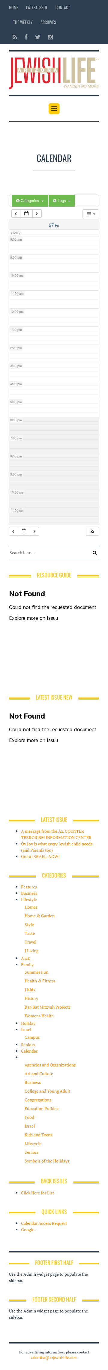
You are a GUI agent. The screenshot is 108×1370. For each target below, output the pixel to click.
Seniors (28, 1044)
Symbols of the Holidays (47, 1161)
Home (13, 7)
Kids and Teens (38, 1135)
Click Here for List (37, 1193)
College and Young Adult (47, 1091)
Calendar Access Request (44, 1223)
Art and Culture (39, 1073)
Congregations (38, 1100)
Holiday (28, 1023)
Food (29, 1117)
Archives (48, 22)
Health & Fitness (40, 981)
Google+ (28, 1229)
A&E (25, 958)
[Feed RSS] (15, 37)
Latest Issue (37, 7)
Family (27, 964)
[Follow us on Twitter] (38, 37)
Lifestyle (29, 899)
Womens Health (39, 1016)
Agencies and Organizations (50, 1065)
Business (29, 893)
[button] (92, 531)
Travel (30, 942)
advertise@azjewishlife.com (53, 1357)
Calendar (29, 1051)
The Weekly (23, 22)
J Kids (30, 989)
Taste (30, 933)
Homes (31, 907)
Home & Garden (40, 916)
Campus (32, 1037)
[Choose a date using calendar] (26, 213)
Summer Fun (36, 972)
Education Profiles (41, 1108)
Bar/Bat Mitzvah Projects (47, 1007)
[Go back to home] (54, 72)
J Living (31, 950)
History (31, 998)
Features (29, 887)
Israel (26, 1029)
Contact (63, 7)
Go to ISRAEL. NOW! (40, 856)
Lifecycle (33, 1143)
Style (29, 924)
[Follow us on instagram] (48, 37)
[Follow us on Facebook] (26, 37)
